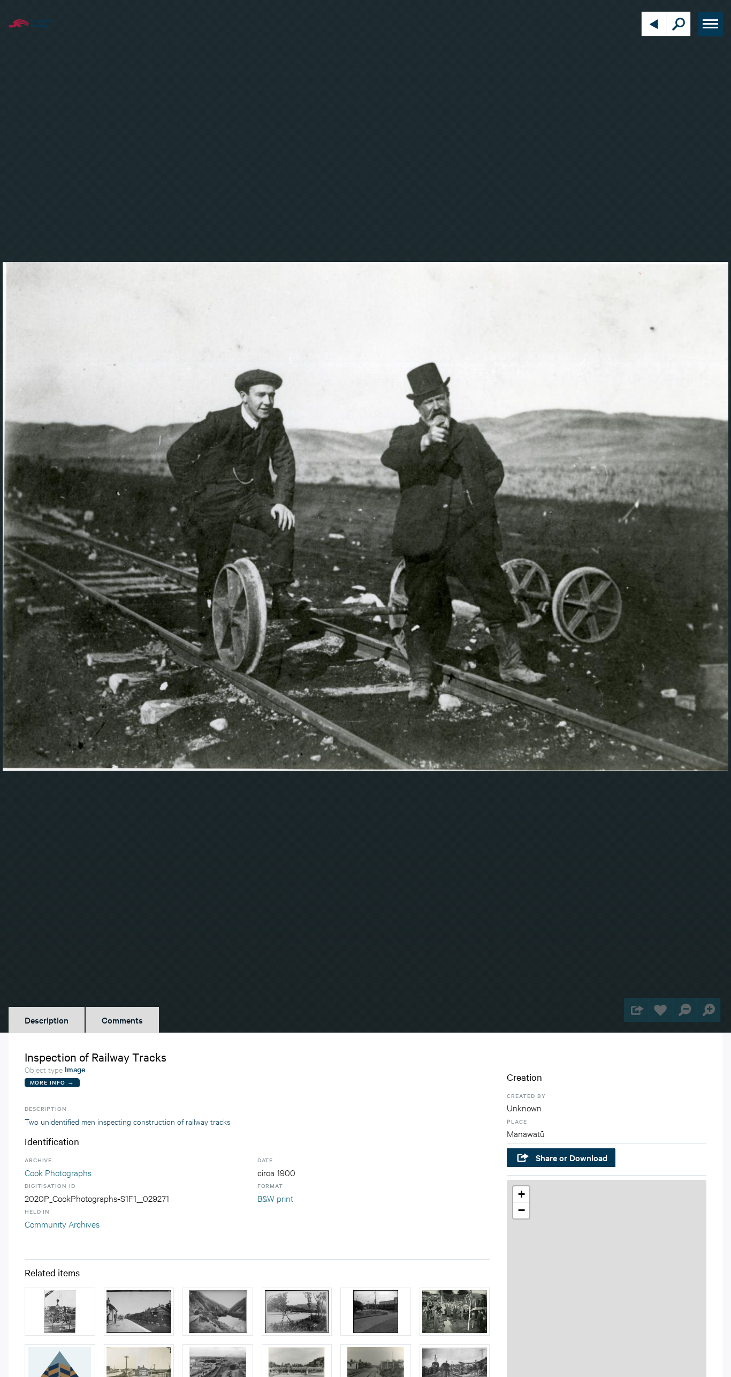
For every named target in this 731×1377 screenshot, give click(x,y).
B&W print (275, 1197)
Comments (122, 1020)
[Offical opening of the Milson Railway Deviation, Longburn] (455, 1312)
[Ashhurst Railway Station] (139, 1312)
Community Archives (62, 1223)
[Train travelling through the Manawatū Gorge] (217, 1312)
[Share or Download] (636, 1010)
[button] (521, 1194)
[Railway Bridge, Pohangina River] (297, 1312)
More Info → (52, 1082)
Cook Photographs (58, 1172)
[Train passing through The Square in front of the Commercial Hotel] (375, 1312)
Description (46, 1020)
